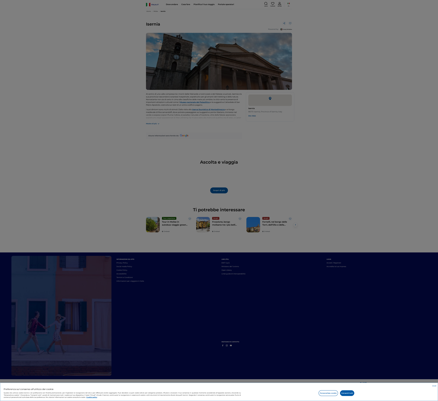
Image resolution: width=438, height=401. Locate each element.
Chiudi (434, 385)
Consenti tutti (347, 393)
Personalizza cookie (328, 393)
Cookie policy (91, 397)
